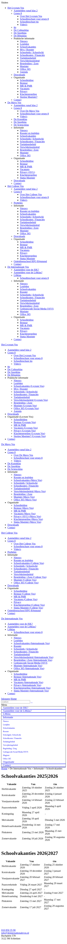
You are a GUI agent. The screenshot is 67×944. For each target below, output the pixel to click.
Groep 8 (18, 13)
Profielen (18, 203)
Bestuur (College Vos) (25, 593)
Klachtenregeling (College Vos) (29, 605)
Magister (24, 66)
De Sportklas (20, 33)
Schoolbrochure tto (29, 21)
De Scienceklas (21, 125)
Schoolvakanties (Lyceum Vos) (29, 386)
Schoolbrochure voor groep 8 (34, 19)
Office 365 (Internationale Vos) (29, 668)
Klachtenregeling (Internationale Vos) (32, 688)
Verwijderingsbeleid (30, 60)
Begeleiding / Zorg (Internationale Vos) (33, 660)
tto (15, 27)
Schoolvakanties (28, 47)
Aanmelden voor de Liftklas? (28, 272)
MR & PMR (26, 86)
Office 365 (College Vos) (26, 582)
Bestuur (24, 83)
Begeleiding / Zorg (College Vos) (30, 577)
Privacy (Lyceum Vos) (25, 430)
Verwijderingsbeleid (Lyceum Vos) (31, 400)
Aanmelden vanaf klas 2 (26, 10)
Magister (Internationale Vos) (28, 665)
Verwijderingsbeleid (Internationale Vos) (33, 657)
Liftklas (17, 275)
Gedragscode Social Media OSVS (37, 308)
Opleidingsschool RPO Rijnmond (30, 261)
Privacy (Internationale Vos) (27, 685)
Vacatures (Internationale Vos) (28, 682)
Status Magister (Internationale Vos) (31, 690)
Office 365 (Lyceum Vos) (26, 408)
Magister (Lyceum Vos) (25, 405)
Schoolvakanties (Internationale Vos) (32, 643)
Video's (23, 24)
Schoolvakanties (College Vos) (29, 563)
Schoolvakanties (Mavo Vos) (28, 480)
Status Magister (27, 177)
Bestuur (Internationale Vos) (27, 676)
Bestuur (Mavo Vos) (24, 508)
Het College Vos (15, 186)
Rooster (24, 292)
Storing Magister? (28, 97)
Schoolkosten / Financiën (32, 55)
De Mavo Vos (14, 102)
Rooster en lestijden (29, 133)
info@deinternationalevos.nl (15, 933)
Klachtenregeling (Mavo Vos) (28, 519)
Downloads (19, 74)
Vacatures (24, 88)
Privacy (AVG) (27, 172)
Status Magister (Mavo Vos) (27, 522)
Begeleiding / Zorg (29, 63)
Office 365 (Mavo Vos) (25, 499)
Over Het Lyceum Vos (31, 16)
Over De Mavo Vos (29, 111)
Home (14, 698)
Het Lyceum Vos (15, 8)
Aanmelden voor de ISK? (26, 269)
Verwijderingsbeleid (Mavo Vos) (30, 491)
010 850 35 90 (8, 930)
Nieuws (24, 41)
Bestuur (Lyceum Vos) (25, 422)
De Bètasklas (20, 35)
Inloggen (5, 698)
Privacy (23, 91)
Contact (17, 99)
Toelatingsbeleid (28, 58)
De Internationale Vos (18, 267)
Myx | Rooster (27, 49)
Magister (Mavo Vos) (24, 497)
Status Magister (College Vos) (28, 607)
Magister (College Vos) (25, 580)
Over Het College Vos (31, 194)
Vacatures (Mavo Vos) (25, 513)
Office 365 (25, 69)
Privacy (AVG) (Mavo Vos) (27, 516)
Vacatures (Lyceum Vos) (26, 428)
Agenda (24, 72)
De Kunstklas (20, 119)
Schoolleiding (27, 80)
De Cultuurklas (21, 30)
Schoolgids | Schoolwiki (32, 52)
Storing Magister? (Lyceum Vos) (30, 436)
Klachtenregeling (28, 94)
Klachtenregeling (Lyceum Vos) (29, 433)
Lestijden (24, 44)
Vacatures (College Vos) (25, 599)
